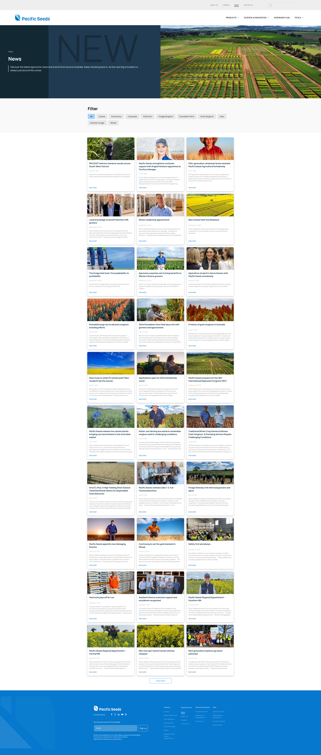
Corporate (132, 116)
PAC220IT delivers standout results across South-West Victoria (110, 165)
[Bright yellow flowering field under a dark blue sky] (160, 636)
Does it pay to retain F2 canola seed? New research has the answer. (109, 379)
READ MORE (93, 188)
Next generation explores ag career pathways (205, 652)
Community (116, 116)
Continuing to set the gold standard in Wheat (157, 545)
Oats (222, 116)
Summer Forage (97, 123)
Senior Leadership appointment (154, 219)
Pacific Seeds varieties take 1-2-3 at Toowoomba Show (156, 489)
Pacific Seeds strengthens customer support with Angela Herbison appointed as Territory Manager (160, 166)
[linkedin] (118, 715)
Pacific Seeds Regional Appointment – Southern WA (206, 599)
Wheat (113, 123)
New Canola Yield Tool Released (203, 219)
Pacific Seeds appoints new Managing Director (107, 545)
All (91, 116)
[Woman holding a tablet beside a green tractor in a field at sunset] (160, 363)
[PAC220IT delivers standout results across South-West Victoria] (110, 148)
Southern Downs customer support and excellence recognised (158, 599)
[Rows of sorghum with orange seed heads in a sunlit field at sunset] (110, 310)
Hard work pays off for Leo (101, 597)
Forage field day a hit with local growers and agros (209, 489)
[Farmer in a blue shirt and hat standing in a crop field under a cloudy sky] (160, 416)
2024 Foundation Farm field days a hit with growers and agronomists (159, 326)
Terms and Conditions (120, 737)
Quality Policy (108, 737)
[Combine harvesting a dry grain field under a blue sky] (110, 473)
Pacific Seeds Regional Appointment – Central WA (107, 652)
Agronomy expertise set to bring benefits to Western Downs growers (160, 275)
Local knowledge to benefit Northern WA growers (108, 221)
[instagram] (125, 715)
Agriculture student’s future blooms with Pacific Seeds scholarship (208, 275)
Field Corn (147, 116)
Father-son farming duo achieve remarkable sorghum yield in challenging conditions (160, 433)
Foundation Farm (186, 116)
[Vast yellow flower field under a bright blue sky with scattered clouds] (110, 363)
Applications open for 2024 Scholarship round (158, 379)
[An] (210, 148)
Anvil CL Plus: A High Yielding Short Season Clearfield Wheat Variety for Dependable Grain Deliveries (109, 490)
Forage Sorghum (165, 116)
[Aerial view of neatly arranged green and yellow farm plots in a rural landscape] (210, 363)
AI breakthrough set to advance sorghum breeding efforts (109, 326)
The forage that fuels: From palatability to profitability (109, 275)
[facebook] (111, 715)
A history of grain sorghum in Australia (206, 324)
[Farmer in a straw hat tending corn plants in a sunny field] (160, 310)
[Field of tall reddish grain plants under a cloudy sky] (210, 310)
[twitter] (115, 715)
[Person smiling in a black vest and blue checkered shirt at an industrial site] (110, 205)
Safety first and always (199, 544)
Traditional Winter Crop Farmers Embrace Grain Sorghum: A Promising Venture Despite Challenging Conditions (209, 434)
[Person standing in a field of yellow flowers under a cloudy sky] (110, 636)
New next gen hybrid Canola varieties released (157, 652)
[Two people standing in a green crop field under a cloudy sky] (110, 416)
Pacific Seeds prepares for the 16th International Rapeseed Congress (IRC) (207, 379)
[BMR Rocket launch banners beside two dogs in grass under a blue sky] (110, 258)
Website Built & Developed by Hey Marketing (108, 739)
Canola (102, 116)
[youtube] (122, 715)
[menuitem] (214, 5)
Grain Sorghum (207, 116)
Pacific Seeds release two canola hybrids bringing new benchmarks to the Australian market (110, 434)
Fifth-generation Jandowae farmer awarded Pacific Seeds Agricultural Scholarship (209, 165)
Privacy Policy (98, 737)
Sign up (143, 728)
